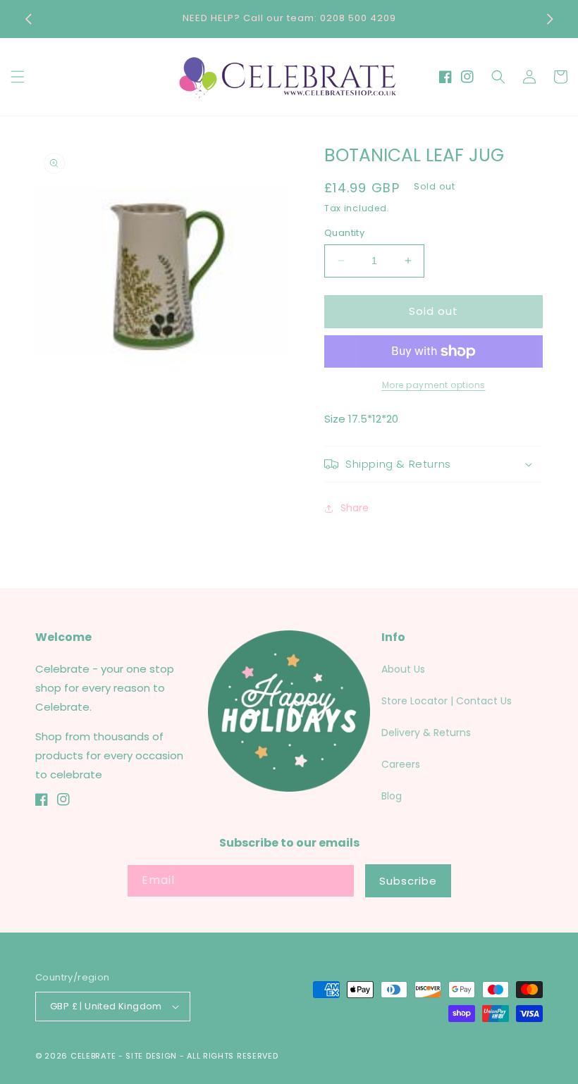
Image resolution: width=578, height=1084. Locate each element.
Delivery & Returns (426, 732)
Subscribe (408, 880)
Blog (391, 796)
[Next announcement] (549, 19)
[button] (17, 76)
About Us (403, 669)
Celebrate (93, 1055)
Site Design (151, 1055)
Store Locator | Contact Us (446, 701)
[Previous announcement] (28, 19)
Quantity (344, 232)
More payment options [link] (434, 385)
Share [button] (354, 508)
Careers (400, 764)
